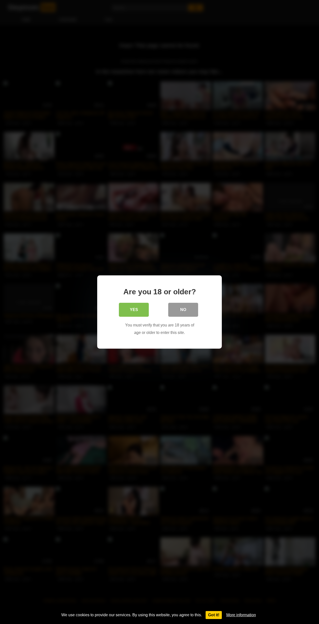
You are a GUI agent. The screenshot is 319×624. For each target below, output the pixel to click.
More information (241, 615)
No (183, 310)
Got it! (213, 615)
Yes (134, 310)
